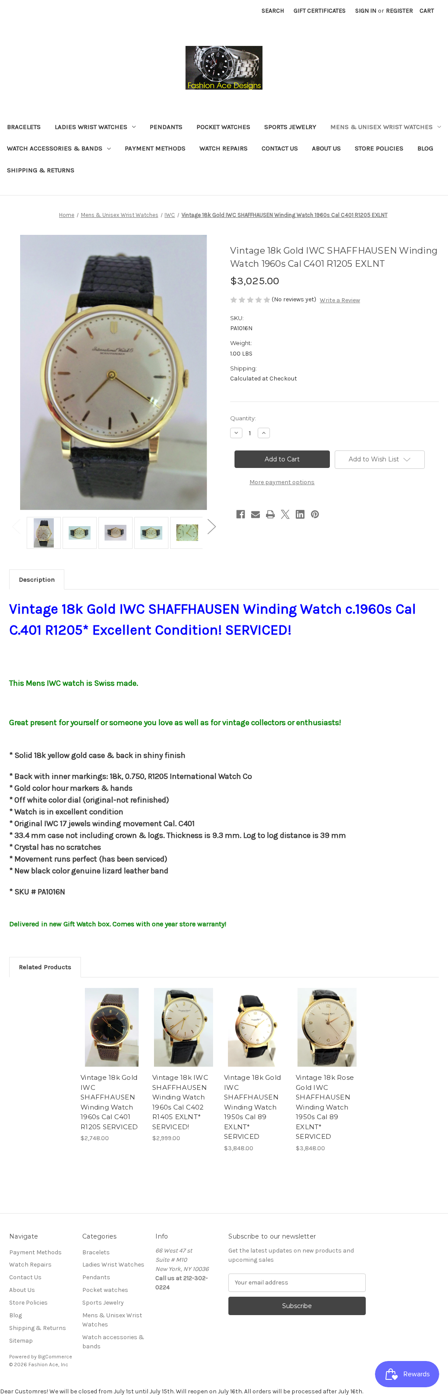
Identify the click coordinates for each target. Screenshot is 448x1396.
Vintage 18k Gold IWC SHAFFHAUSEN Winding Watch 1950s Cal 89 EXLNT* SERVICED (252, 1107)
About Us (326, 148)
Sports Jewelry (290, 127)
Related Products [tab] (45, 967)
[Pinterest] (315, 514)
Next (211, 526)
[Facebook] (240, 514)
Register (399, 10)
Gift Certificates (320, 10)
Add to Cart (111, 1034)
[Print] (270, 514)
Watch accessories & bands (54, 148)
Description (37, 579)
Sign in (365, 10)
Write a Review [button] (340, 300)
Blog (425, 148)
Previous (15, 526)
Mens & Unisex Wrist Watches (381, 127)
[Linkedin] (300, 514)
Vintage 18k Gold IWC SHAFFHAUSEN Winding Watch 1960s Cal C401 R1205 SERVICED (109, 1102)
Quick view (111, 1019)
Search (273, 10)
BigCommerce (55, 1357)
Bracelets (24, 127)
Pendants (166, 127)
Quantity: (243, 418)
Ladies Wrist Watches (91, 127)
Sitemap (21, 1340)
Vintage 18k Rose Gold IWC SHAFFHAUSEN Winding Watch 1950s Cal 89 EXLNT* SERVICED (325, 1107)
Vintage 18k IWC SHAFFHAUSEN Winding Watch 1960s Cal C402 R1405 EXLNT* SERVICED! (180, 1102)
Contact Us (280, 148)
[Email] (255, 514)
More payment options (282, 482)
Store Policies (379, 148)
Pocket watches (223, 127)
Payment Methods (155, 148)
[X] (285, 514)
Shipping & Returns (40, 170)
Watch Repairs (224, 148)
